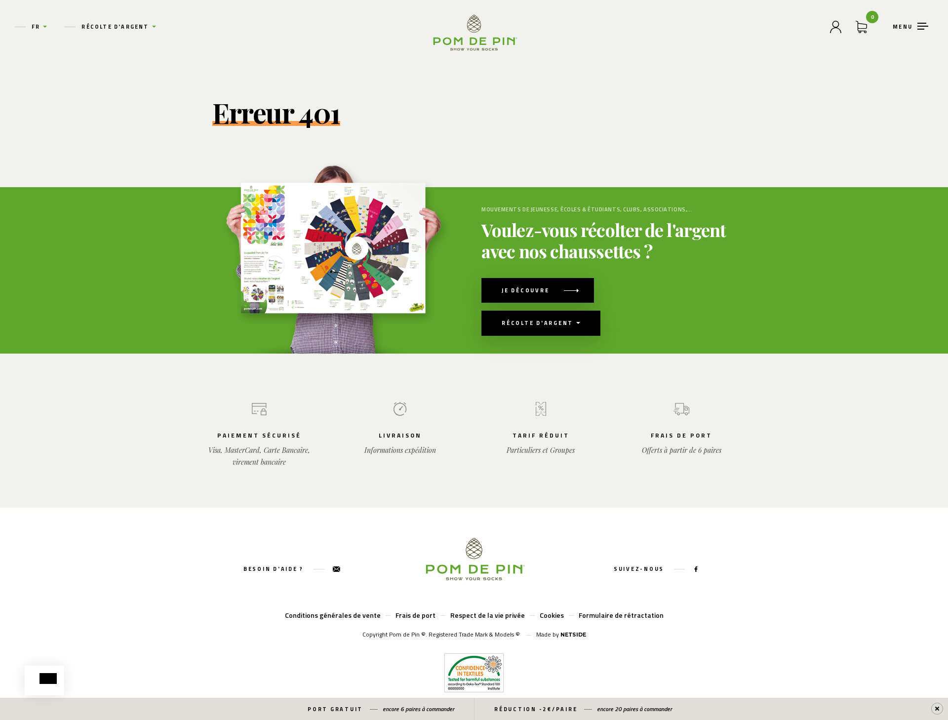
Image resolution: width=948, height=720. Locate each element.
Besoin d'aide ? (274, 569)
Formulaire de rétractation (621, 615)
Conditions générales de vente (333, 615)
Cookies (552, 615)
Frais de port (415, 615)
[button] (48, 678)
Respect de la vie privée (487, 615)
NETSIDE (573, 635)
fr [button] (36, 27)
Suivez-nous (640, 569)
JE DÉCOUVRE (525, 290)
